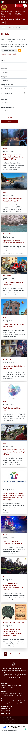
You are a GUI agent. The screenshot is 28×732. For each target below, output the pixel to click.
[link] (6, 2)
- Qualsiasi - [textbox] (5, 110)
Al (1, 93)
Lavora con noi (5, 713)
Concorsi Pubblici (6, 711)
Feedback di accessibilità (8, 720)
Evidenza (4, 99)
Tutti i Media (11, 28)
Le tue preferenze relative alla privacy (15, 726)
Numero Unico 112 (7, 706)
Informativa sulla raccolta (9, 730)
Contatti (3, 691)
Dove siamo (4, 683)
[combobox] (14, 110)
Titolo (3, 61)
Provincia (4, 69)
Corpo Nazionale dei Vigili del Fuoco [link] (13, 19)
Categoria (4, 77)
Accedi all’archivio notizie (8, 54)
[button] (3, 22)
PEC (2, 699)
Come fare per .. (6, 709)
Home (4, 28)
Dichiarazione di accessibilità (10, 718)
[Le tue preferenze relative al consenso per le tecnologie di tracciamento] (25, 729)
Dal (2, 88)
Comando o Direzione (7, 107)
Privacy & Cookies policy (8, 722)
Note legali (20, 720)
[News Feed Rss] (19, 50)
